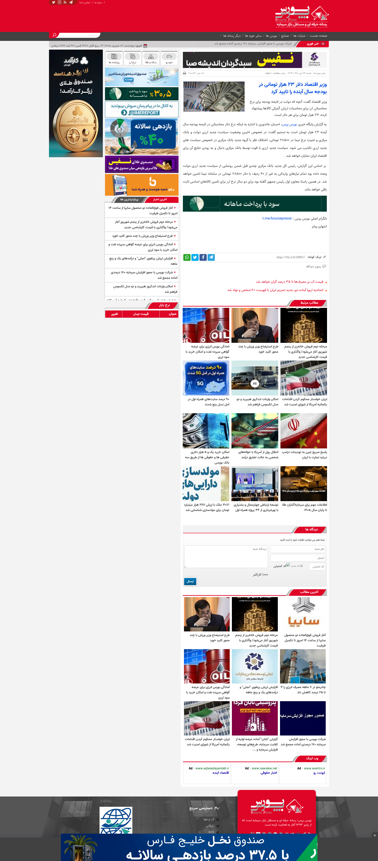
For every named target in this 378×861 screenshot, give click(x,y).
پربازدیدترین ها (129, 199)
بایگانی (210, 825)
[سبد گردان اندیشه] (255, 60)
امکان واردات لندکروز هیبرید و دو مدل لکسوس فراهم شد (145, 289)
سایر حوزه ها (253, 36)
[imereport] (141, 109)
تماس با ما (85, 2)
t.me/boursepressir (277, 218)
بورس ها (271, 36)
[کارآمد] (76, 103)
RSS (211, 832)
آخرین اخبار (160, 199)
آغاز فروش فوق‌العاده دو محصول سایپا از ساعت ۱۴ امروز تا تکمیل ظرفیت (142, 210)
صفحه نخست (318, 36)
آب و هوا (209, 819)
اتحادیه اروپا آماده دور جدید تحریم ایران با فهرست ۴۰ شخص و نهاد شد (275, 290)
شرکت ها (299, 36)
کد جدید (295, 566)
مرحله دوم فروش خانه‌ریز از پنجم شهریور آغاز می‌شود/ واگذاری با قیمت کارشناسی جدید (146, 224)
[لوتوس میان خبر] (255, 211)
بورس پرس (289, 124)
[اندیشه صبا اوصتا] (141, 77)
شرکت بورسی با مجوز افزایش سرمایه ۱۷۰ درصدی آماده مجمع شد (144, 275)
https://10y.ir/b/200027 (291, 257)
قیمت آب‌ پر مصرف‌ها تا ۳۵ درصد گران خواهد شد (289, 282)
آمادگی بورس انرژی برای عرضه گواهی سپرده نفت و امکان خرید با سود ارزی (142, 247)
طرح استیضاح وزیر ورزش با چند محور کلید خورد (142, 236)
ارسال (190, 581)
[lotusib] (141, 93)
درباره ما (98, 2)
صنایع (285, 36)
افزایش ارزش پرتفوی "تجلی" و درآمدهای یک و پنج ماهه (143, 261)
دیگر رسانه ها (232, 36)
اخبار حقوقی (269, 773)
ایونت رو (319, 773)
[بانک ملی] (141, 184)
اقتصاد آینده (221, 773)
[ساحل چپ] (141, 137)
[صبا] (141, 164)
